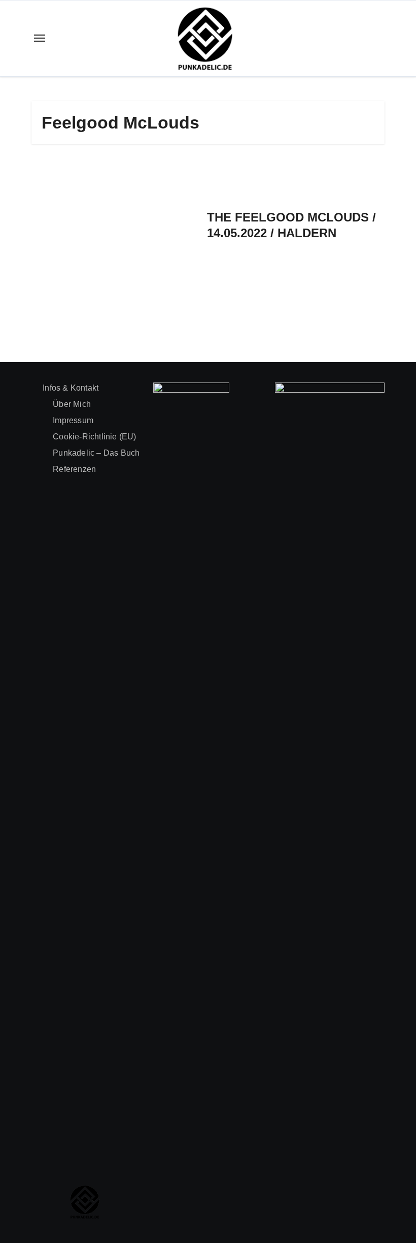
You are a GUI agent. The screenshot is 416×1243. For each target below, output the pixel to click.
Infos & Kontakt (70, 388)
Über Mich (72, 404)
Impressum (73, 420)
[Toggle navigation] (39, 38)
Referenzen (74, 469)
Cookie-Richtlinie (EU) (94, 436)
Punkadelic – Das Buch (96, 453)
